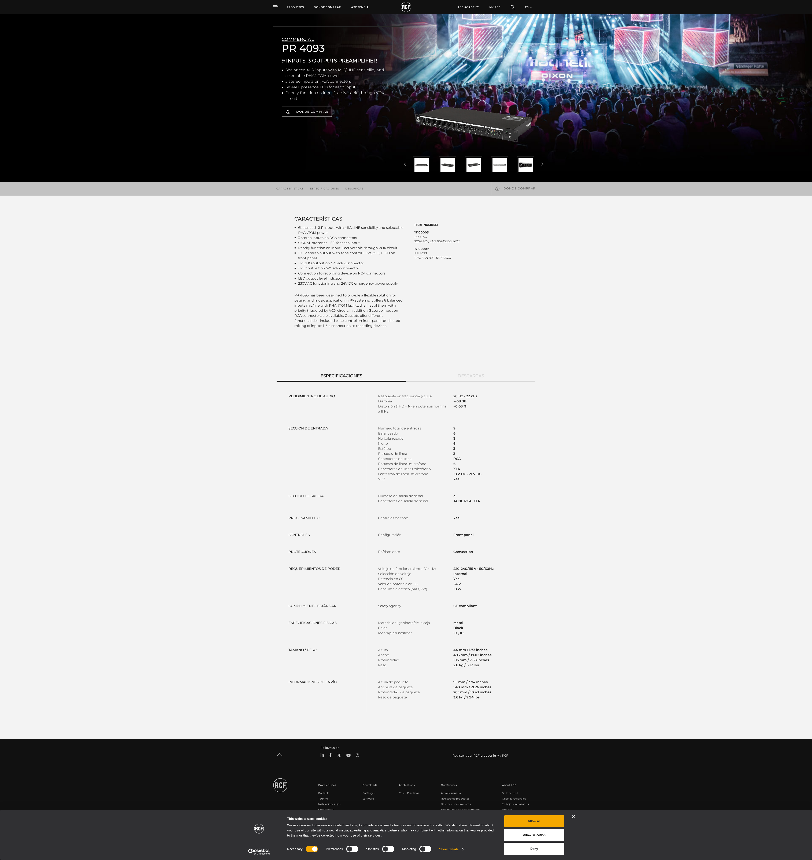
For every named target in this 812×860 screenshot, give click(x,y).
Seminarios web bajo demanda (460, 809)
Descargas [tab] (471, 375)
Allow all (534, 821)
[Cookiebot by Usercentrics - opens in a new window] (259, 852)
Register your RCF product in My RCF (480, 755)
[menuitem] (327, 7)
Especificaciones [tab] (341, 375)
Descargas (354, 188)
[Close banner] (573, 816)
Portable (323, 793)
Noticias (507, 809)
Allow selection (534, 835)
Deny (534, 848)
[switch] (352, 849)
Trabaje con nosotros (515, 804)
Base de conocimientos (456, 804)
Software (368, 798)
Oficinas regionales (514, 798)
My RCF (495, 7)
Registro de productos (455, 798)
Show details (448, 849)
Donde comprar (312, 112)
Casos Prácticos (409, 793)
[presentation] (405, 164)
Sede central (510, 793)
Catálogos (368, 793)
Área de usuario (451, 793)
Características (290, 188)
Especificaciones (324, 188)
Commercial (326, 809)
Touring (323, 798)
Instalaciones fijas (329, 804)
